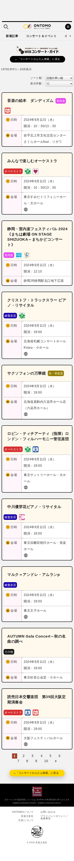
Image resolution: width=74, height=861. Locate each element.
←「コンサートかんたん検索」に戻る (37, 59)
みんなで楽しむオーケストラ (32, 161)
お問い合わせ (48, 812)
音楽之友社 (27, 816)
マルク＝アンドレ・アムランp (33, 574)
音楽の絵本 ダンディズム (30, 100)
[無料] (19, 255)
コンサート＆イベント (41, 36)
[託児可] (22, 516)
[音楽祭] (27, 255)
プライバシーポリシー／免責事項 (54, 817)
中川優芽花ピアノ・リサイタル (34, 507)
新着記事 (12, 36)
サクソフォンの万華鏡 (26, 373)
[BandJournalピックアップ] (7, 110)
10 (46, 761)
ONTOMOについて (23, 812)
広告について (26, 820)
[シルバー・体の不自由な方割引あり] (35, 171)
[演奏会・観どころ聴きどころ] (35, 449)
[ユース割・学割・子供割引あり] (28, 171)
